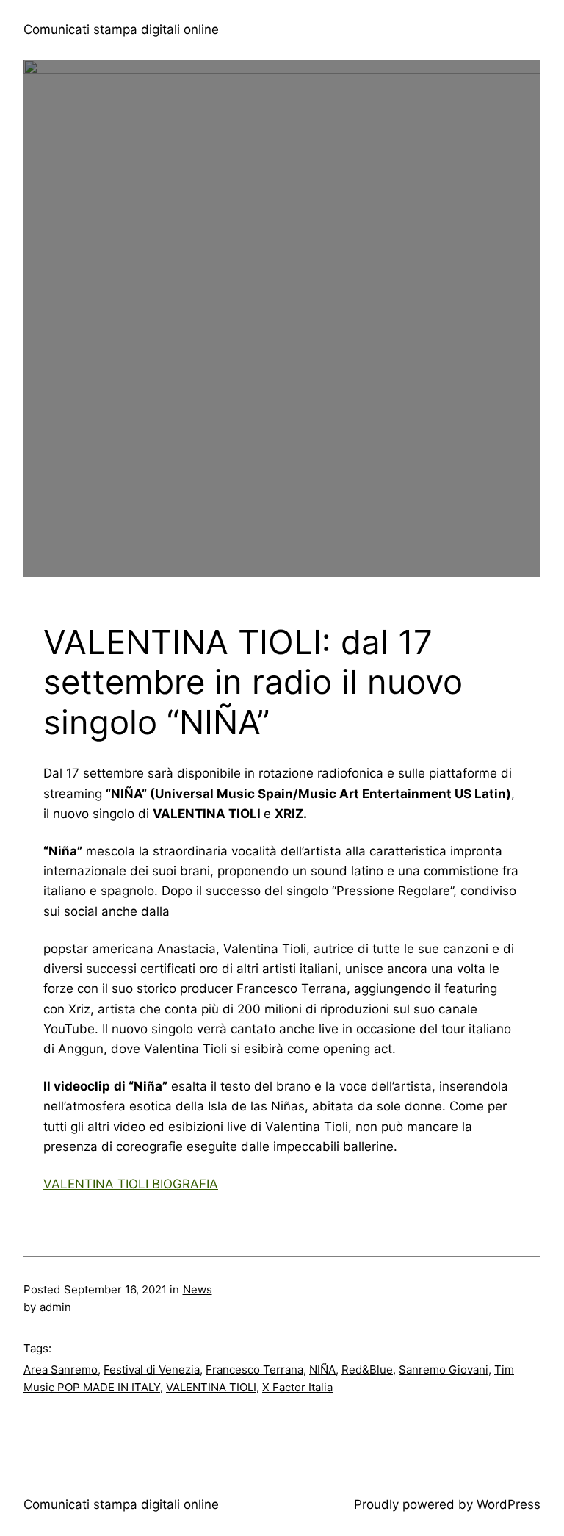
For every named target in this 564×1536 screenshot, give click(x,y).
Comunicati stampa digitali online (121, 29)
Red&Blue (367, 1370)
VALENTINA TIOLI (211, 1387)
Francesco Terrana (254, 1370)
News (197, 1289)
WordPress (508, 1504)
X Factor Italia (297, 1387)
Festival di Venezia (152, 1370)
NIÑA (322, 1370)
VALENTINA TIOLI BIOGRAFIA (130, 1184)
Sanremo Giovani (443, 1370)
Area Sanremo (61, 1370)
